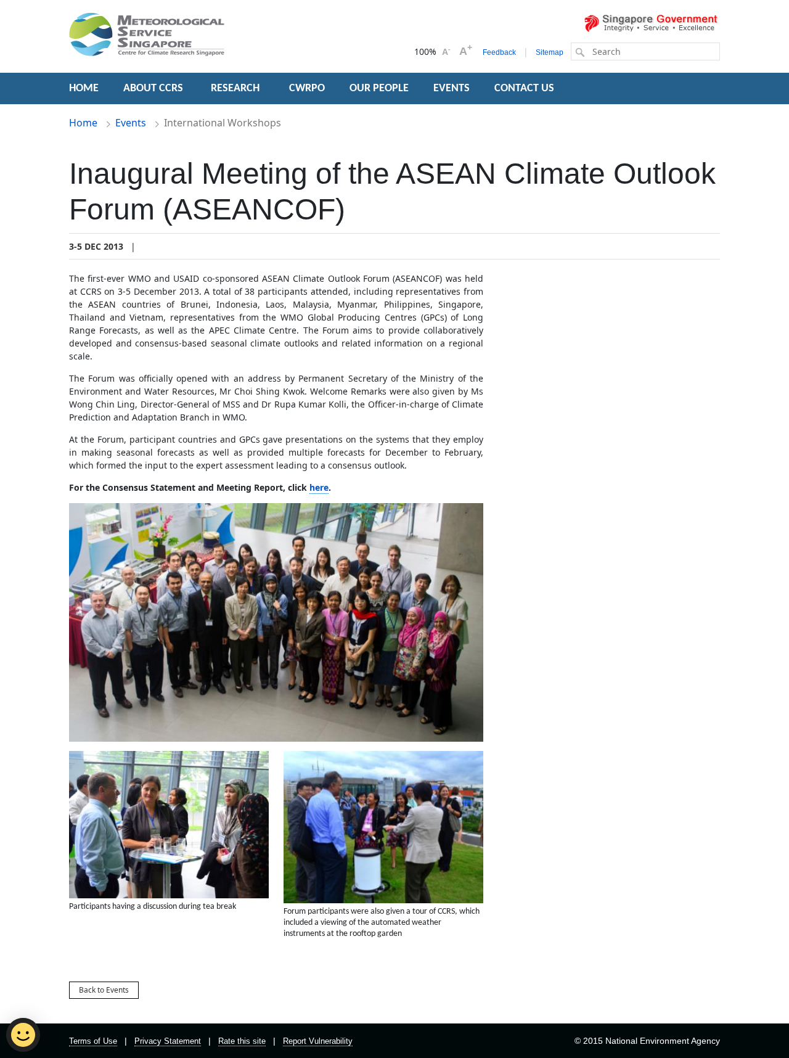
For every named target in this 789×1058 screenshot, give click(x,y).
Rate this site (242, 1041)
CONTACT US (524, 88)
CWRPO (307, 88)
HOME (84, 88)
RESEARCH (236, 88)
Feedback (499, 52)
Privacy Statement (167, 1041)
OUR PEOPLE (379, 88)
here (319, 487)
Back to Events (104, 990)
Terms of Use (93, 1041)
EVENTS (451, 88)
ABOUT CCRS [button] (153, 88)
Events (130, 122)
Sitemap (549, 52)
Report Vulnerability (318, 1041)
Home (83, 122)
